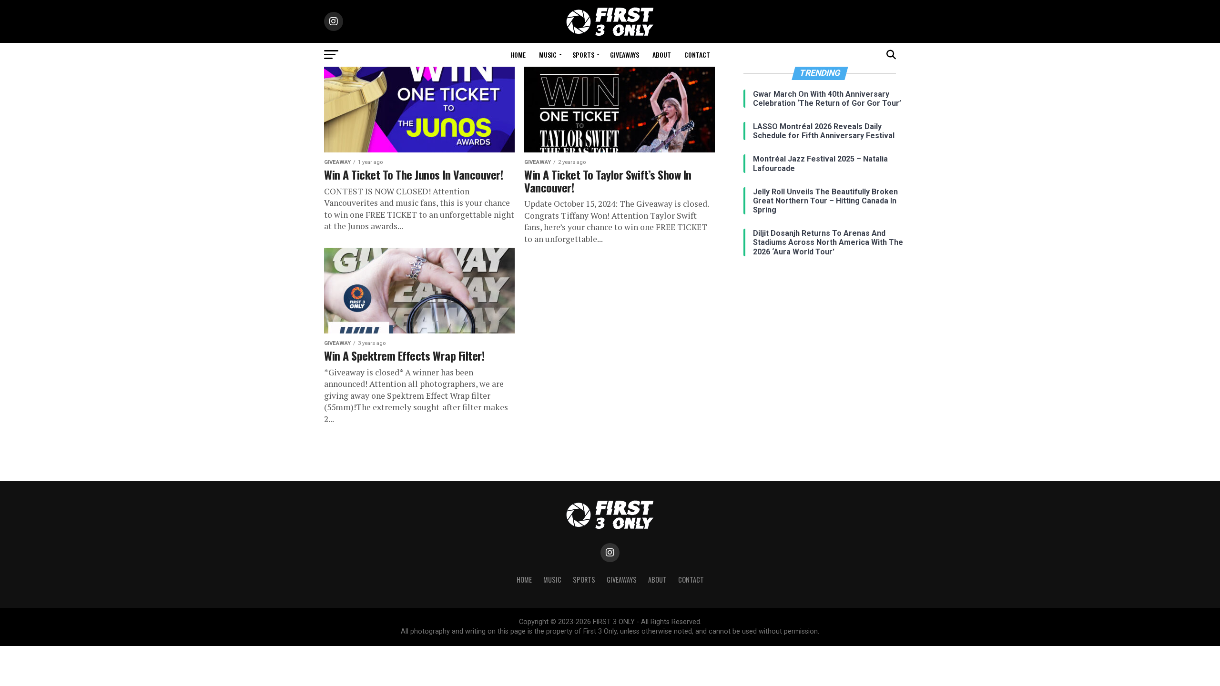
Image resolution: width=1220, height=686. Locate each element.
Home (518, 55)
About (661, 55)
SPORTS (583, 55)
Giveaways (624, 55)
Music (548, 55)
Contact (697, 55)
